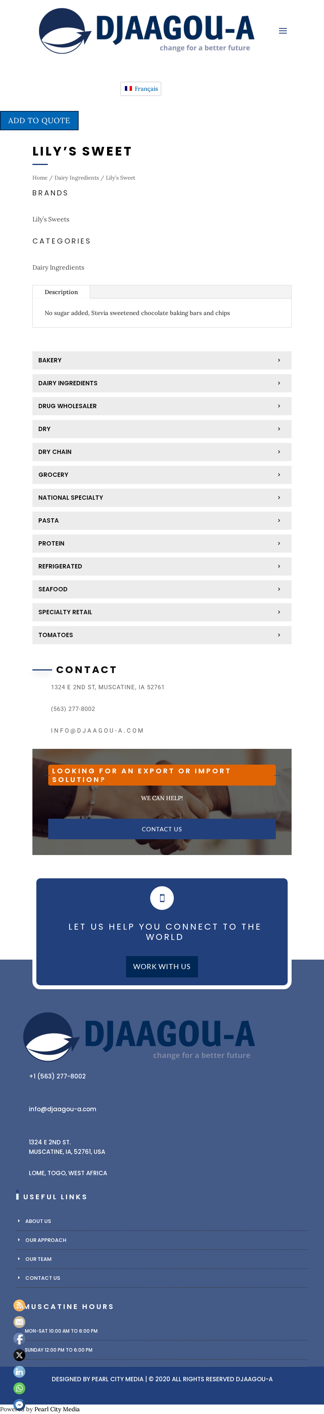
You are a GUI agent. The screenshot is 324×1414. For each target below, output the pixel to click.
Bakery (50, 360)
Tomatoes (55, 635)
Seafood (53, 589)
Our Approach (45, 1240)
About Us (38, 1221)
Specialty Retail (65, 612)
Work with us (162, 966)
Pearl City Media (117, 1379)
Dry (44, 429)
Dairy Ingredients (77, 177)
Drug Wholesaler (67, 406)
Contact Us (162, 829)
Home (39, 177)
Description (61, 292)
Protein (51, 543)
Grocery (53, 475)
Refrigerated (60, 566)
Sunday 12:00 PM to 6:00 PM (58, 1349)
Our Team (38, 1259)
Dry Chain (55, 452)
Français (145, 88)
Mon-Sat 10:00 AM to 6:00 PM (61, 1331)
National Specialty (70, 497)
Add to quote (39, 120)
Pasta (48, 520)
